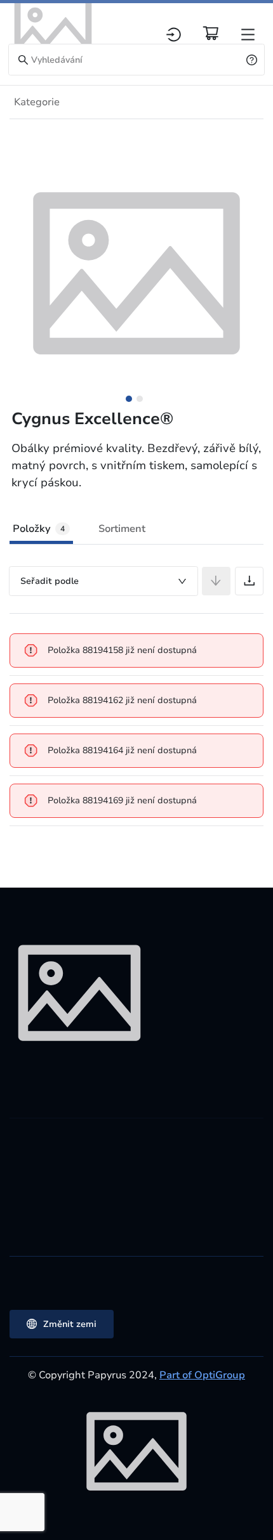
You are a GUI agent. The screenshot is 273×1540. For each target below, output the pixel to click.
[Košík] (210, 33)
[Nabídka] (248, 34)
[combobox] (103, 581)
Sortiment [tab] (121, 529)
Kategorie (37, 102)
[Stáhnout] (249, 581)
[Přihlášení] (173, 34)
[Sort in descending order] (216, 581)
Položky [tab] (39, 529)
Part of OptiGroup (202, 1375)
